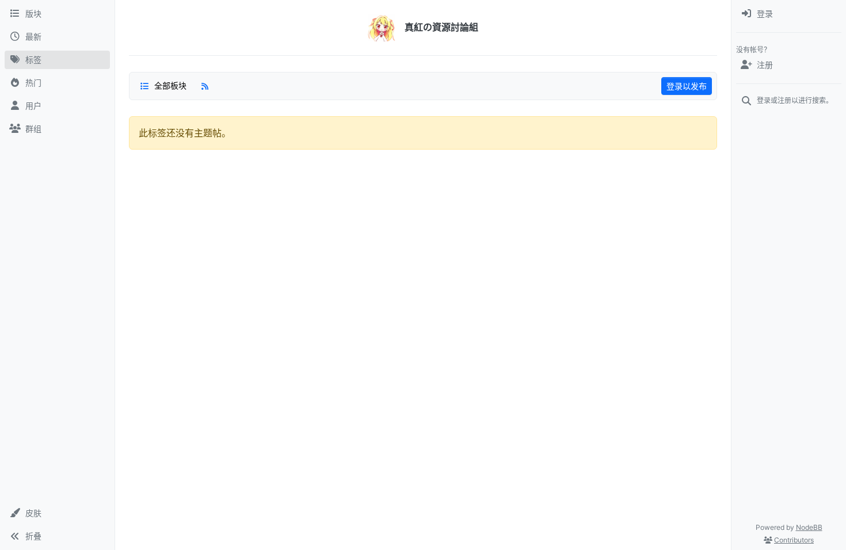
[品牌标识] (381, 27)
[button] (57, 513)
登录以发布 (686, 86)
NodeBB (809, 527)
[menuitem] (788, 14)
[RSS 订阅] (205, 86)
